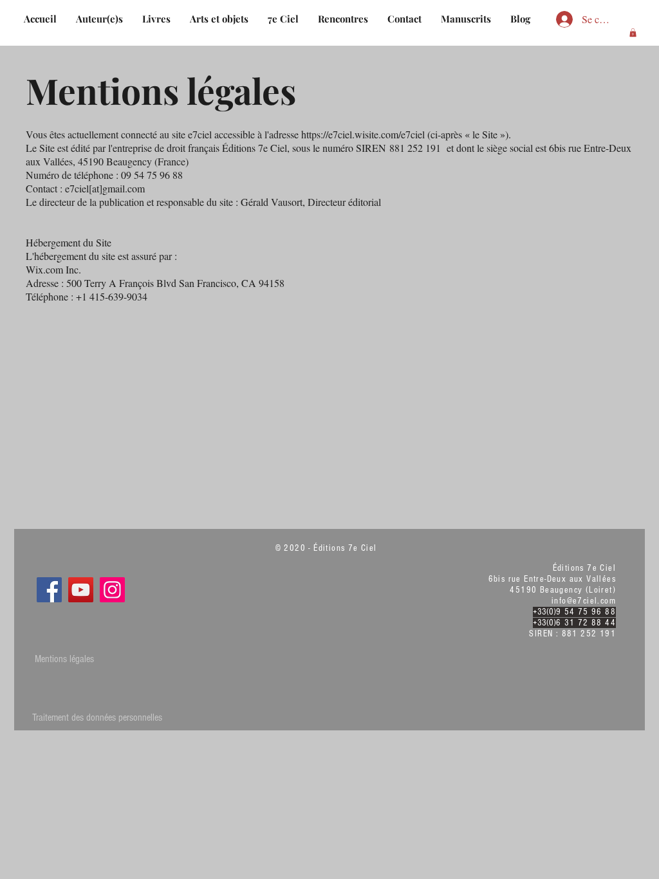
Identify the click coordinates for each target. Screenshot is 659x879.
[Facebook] (49, 589)
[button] (632, 32)
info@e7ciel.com (584, 601)
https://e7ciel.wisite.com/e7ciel (363, 134)
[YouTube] (80, 589)
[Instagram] (112, 589)
